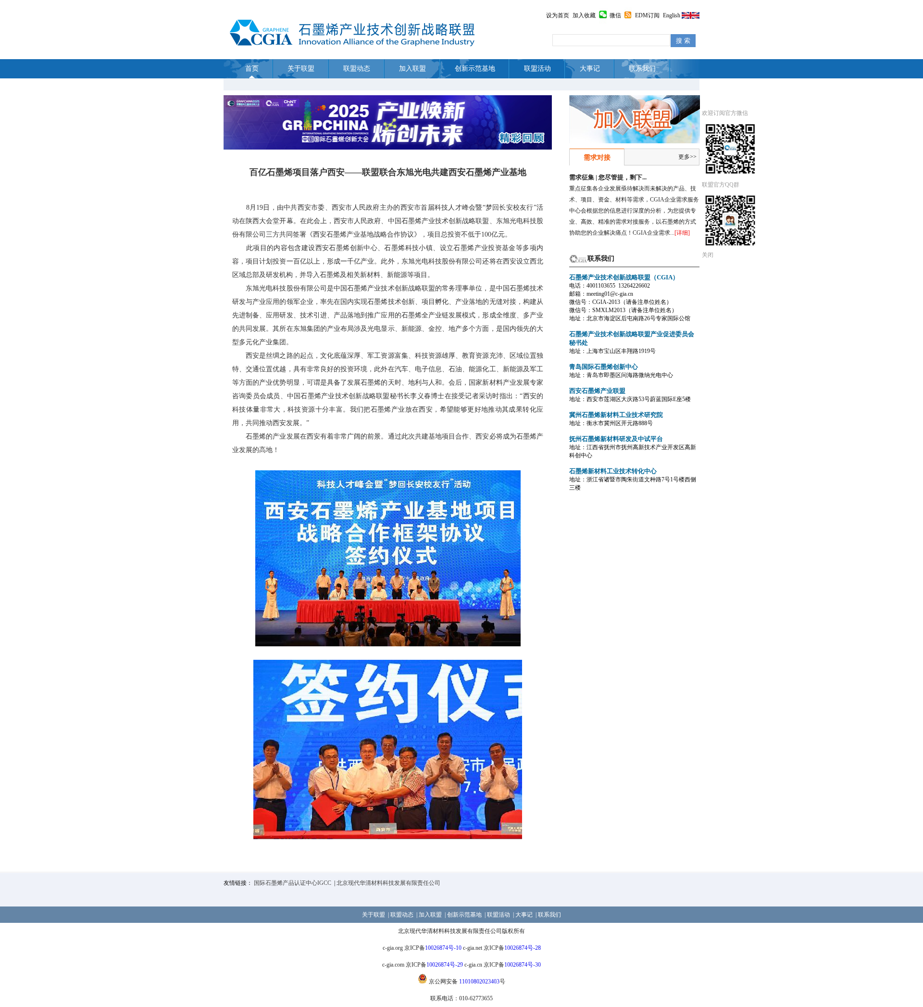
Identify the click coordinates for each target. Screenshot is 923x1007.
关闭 (707, 255)
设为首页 (557, 15)
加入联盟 (412, 68)
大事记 (590, 68)
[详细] (682, 232)
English (671, 15)
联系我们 (642, 68)
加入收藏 (584, 15)
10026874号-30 (522, 964)
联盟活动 (537, 68)
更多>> (687, 156)
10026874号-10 (443, 947)
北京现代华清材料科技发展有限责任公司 (388, 883)
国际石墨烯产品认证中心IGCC (292, 883)
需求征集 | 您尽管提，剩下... (608, 177)
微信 (615, 15)
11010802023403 (479, 981)
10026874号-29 (444, 964)
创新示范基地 (475, 68)
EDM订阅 (647, 15)
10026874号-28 (522, 947)
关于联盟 (300, 68)
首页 (252, 68)
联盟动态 (356, 68)
